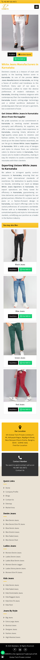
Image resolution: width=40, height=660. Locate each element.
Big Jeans (9, 617)
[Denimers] (5, 7)
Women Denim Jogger (14, 564)
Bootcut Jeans (11, 625)
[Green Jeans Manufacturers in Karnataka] (20, 339)
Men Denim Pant (12, 540)
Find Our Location (20, 445)
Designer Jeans (11, 629)
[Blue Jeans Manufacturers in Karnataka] (20, 292)
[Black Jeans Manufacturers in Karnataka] (20, 245)
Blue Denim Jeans (12, 528)
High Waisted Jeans (13, 637)
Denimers (15, 646)
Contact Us (20, 470)
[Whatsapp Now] (3, 653)
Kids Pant (9, 605)
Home (8, 488)
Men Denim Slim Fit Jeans (15, 524)
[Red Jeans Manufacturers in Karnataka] (20, 385)
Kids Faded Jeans (12, 589)
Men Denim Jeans (12, 520)
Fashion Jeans (11, 633)
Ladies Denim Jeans (13, 557)
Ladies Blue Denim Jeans (15, 561)
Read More (13, 269)
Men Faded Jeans (12, 536)
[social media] (14, 649)
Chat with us (21, 59)
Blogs (8, 496)
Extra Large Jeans (12, 621)
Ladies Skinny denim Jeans (16, 568)
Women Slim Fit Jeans (14, 572)
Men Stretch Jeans (12, 532)
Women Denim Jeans (13, 553)
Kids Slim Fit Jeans (13, 601)
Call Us (12, 54)
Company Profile (12, 492)
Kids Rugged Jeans (13, 597)
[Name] (36, 7)
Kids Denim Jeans (12, 585)
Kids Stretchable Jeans (14, 593)
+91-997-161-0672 (10, 2)
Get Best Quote (26, 54)
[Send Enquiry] (20, 33)
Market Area (10, 508)
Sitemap (9, 504)
